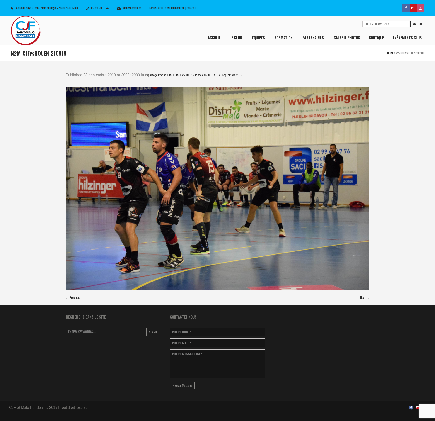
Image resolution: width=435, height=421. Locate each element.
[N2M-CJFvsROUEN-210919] (217, 188)
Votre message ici (187, 353)
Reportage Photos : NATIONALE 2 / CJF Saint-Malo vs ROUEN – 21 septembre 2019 (193, 74)
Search (417, 24)
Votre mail (181, 343)
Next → (364, 297)
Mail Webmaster (132, 7)
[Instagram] (420, 8)
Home (390, 53)
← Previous (73, 297)
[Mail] (413, 8)
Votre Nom (181, 332)
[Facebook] (406, 8)
